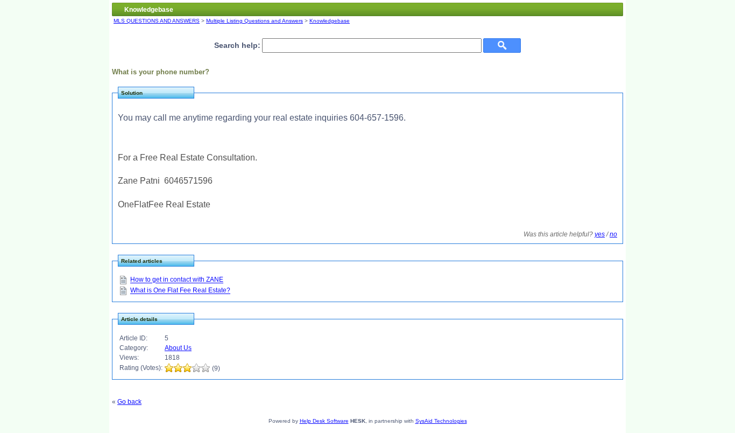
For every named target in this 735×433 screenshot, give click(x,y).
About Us (178, 348)
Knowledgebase (329, 21)
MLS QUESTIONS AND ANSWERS (157, 21)
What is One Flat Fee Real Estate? (180, 291)
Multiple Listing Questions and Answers (254, 21)
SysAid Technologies (441, 421)
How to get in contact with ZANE (176, 280)
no (613, 234)
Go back (129, 402)
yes (600, 234)
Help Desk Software (324, 421)
